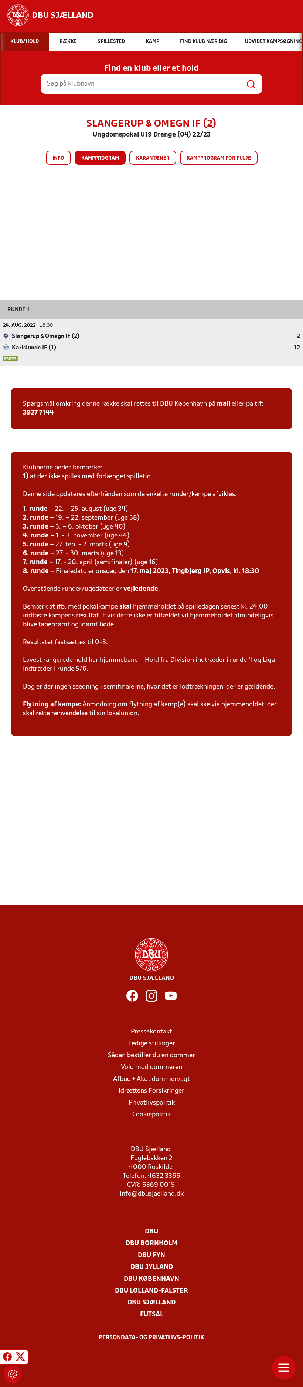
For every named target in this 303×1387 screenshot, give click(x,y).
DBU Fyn (151, 1255)
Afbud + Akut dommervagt (151, 1079)
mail (223, 404)
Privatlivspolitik (152, 1103)
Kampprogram (100, 158)
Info (58, 158)
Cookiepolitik (151, 1115)
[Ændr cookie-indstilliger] (12, 1374)
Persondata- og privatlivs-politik (151, 1337)
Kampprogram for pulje (219, 158)
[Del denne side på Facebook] (7, 1358)
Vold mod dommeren (151, 1067)
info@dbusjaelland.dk (152, 1194)
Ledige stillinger (151, 1044)
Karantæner (153, 158)
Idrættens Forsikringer (151, 1091)
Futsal (151, 1314)
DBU (151, 1232)
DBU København (151, 1279)
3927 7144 (38, 413)
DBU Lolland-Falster (151, 1291)
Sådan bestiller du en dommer (151, 1055)
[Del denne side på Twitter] (20, 1358)
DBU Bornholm (151, 1243)
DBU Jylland (151, 1267)
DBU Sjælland (151, 1303)
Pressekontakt (151, 1032)
